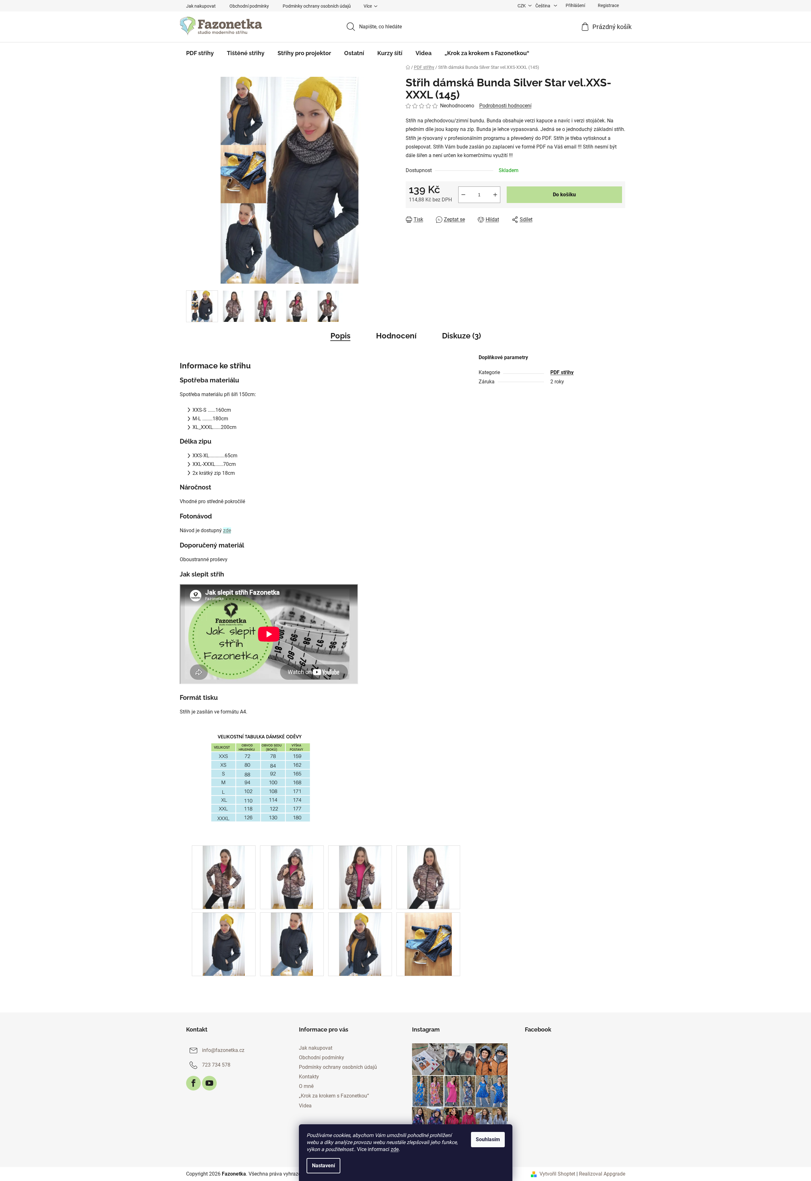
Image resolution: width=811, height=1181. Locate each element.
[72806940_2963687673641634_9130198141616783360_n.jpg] (224, 877)
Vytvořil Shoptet (557, 1174)
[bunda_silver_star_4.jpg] (428, 944)
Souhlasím (488, 1139)
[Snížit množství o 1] (463, 195)
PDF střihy (562, 372)
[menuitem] (200, 53)
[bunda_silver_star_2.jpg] (292, 944)
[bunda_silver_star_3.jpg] (360, 944)
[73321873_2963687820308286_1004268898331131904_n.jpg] (292, 877)
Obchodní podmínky (249, 6)
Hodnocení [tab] (396, 335)
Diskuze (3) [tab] (461, 335)
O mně (306, 1086)
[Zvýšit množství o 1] (495, 195)
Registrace (608, 5)
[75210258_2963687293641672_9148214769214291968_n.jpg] (428, 877)
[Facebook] (193, 1083)
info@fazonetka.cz (223, 1050)
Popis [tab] (340, 335)
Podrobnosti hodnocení (505, 106)
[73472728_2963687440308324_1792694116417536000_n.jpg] (360, 877)
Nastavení (323, 1166)
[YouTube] (209, 1083)
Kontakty (309, 1077)
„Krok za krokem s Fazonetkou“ (334, 1096)
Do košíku (564, 195)
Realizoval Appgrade (602, 1174)
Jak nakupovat (201, 6)
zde (395, 1149)
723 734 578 (216, 1065)
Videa (305, 1106)
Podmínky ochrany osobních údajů (317, 6)
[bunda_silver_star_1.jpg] (224, 944)
